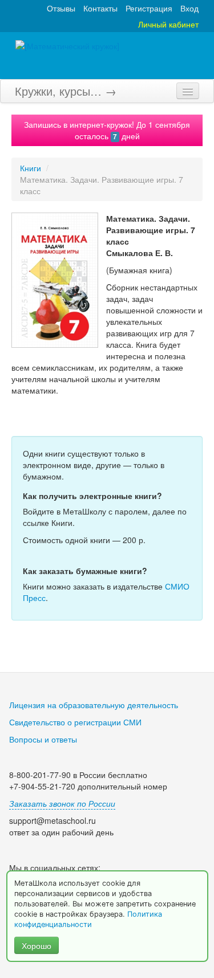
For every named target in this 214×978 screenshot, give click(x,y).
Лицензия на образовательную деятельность (93, 704)
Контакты (100, 8)
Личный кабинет (168, 24)
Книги (30, 168)
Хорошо (36, 945)
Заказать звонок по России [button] (62, 803)
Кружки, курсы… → (65, 91)
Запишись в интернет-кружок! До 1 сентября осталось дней (107, 130)
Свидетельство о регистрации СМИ (75, 722)
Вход (189, 8)
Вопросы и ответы (43, 739)
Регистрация (149, 8)
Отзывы (61, 8)
